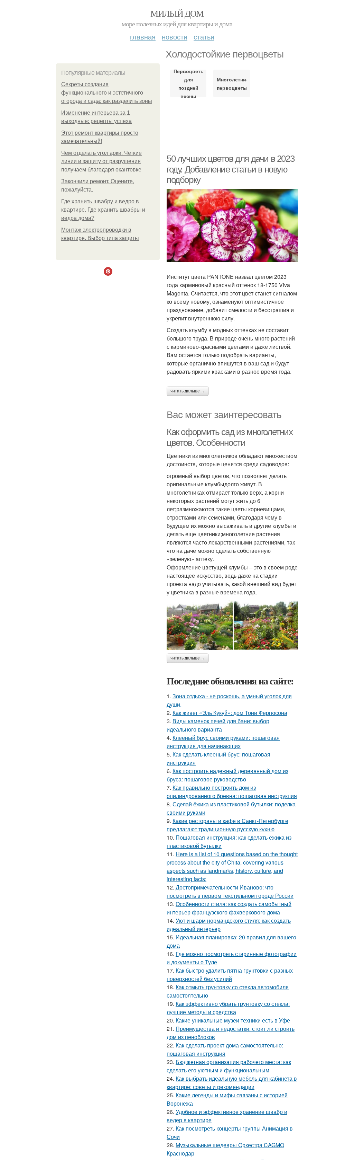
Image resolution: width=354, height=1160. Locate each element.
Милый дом (177, 13)
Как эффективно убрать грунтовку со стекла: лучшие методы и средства (228, 1008)
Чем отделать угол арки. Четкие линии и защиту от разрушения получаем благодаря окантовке (101, 161)
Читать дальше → (187, 391)
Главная (143, 37)
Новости (174, 37)
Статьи (204, 37)
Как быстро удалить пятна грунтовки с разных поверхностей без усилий (230, 974)
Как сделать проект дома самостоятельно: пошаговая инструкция (225, 1049)
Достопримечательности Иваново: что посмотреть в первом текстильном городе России (230, 891)
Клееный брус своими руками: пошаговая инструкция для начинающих (223, 742)
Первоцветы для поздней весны (188, 83)
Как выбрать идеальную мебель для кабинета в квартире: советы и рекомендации (232, 1082)
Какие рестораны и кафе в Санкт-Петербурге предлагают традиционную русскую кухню (227, 825)
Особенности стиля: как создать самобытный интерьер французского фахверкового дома (229, 908)
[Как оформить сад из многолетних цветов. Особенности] (232, 625)
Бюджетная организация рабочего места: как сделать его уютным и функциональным (229, 1066)
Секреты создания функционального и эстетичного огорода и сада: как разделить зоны (106, 92)
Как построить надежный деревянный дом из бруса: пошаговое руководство (227, 775)
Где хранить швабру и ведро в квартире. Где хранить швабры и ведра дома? (103, 209)
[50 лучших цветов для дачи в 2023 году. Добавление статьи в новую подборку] (232, 225)
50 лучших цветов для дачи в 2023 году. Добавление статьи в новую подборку (230, 169)
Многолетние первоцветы (231, 83)
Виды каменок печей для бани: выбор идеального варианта (218, 725)
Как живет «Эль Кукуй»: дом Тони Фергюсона (230, 713)
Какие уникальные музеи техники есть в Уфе (233, 1020)
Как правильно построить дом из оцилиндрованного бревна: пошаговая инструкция (232, 791)
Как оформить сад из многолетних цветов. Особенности (230, 437)
